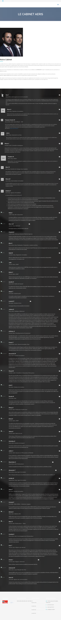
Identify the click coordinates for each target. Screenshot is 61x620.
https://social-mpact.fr (14, 128)
